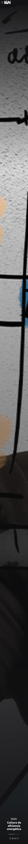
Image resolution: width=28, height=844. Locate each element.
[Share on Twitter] (13, 838)
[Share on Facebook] (10, 838)
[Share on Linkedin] (15, 838)
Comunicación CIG (11, 834)
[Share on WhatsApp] (18, 838)
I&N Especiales (14, 819)
